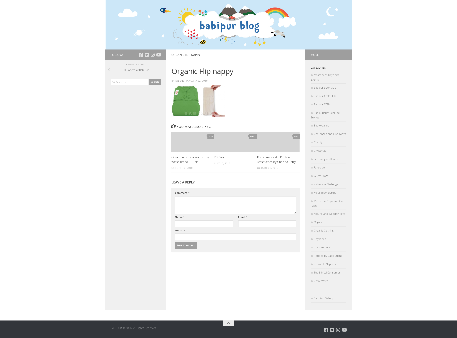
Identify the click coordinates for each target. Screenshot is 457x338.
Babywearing (321, 125)
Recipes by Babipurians (328, 255)
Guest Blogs (321, 176)
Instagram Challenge (326, 184)
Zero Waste (321, 281)
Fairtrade (319, 167)
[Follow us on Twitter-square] (146, 55)
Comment (182, 193)
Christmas (320, 150)
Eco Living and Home (326, 159)
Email (242, 217)
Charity (318, 142)
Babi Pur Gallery (323, 298)
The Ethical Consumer (327, 272)
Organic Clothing (323, 230)
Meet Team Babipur (326, 192)
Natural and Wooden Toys (329, 213)
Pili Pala (219, 157)
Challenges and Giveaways (330, 134)
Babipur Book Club (325, 87)
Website (180, 230)
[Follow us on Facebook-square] (141, 55)
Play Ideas (320, 239)
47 (254, 136)
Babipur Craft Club (325, 96)
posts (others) (322, 247)
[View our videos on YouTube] (158, 55)
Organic (318, 222)
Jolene (179, 80)
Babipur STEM (322, 104)
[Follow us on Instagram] (152, 55)
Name (180, 217)
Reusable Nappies (325, 264)
